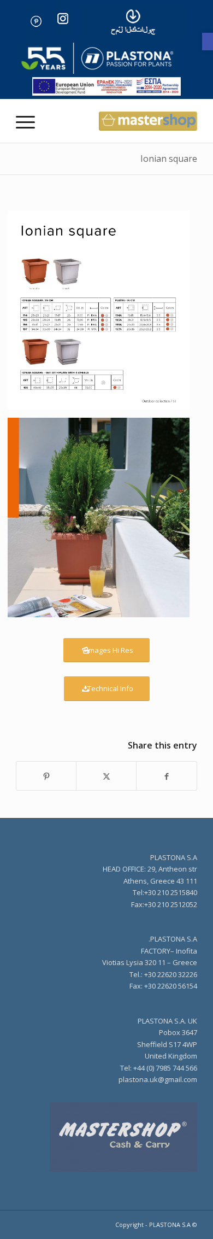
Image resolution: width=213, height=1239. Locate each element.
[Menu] (29, 121)
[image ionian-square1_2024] (103, 521)
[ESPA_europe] (106, 86)
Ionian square (168, 159)
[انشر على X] (106, 776)
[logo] (97, 58)
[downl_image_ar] (133, 21)
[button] (207, 41)
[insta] (63, 18)
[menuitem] (29, 121)
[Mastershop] (106, 1137)
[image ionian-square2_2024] (103, 314)
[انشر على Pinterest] (46, 776)
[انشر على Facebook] (167, 776)
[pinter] (36, 21)
